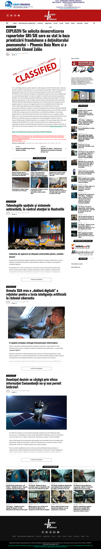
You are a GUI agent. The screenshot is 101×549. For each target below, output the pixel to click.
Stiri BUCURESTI (43, 545)
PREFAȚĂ (14, 23)
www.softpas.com (75, 267)
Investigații (79, 23)
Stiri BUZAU (35, 545)
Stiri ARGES (23, 545)
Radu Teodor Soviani (56, 126)
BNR (37, 143)
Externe (61, 23)
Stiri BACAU (29, 545)
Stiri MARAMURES (79, 545)
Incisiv (13, 54)
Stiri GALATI (61, 545)
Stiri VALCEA (57, 547)
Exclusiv (67, 23)
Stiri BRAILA (63, 547)
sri (59, 143)
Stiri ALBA (11, 545)
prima (52, 143)
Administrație (48, 23)
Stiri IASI (67, 545)
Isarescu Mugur (43, 143)
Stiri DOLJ (55, 545)
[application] (83, 96)
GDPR (50, 27)
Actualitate (40, 23)
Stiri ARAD (16, 545)
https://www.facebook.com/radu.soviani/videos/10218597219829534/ (32, 132)
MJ (49, 143)
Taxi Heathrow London (77, 264)
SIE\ (57, 143)
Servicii (86, 23)
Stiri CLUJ (49, 545)
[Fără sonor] (90, 101)
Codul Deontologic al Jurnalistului (27, 23)
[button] (83, 96)
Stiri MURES (87, 545)
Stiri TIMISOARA (49, 547)
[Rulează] (73, 101)
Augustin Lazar (30, 143)
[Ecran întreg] (93, 101)
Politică (55, 23)
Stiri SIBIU (41, 547)
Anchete (73, 23)
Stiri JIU (72, 545)
